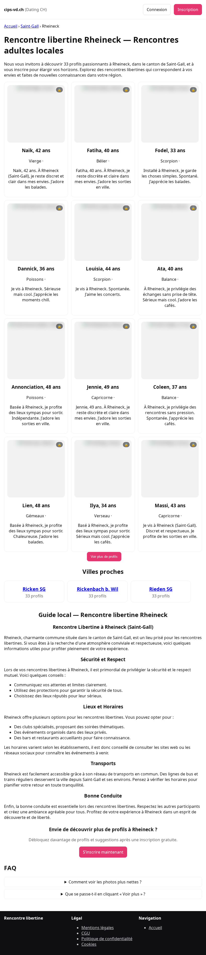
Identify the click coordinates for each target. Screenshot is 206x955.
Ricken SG (34, 589)
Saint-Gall (30, 26)
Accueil (10, 26)
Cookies (88, 944)
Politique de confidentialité (106, 938)
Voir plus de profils (104, 556)
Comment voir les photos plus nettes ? (105, 882)
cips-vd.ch (25, 9)
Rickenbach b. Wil (97, 589)
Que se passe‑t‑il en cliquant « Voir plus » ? (105, 894)
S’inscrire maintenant (103, 852)
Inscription (188, 9)
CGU (85, 933)
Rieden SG (161, 589)
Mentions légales (97, 927)
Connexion (157, 9)
